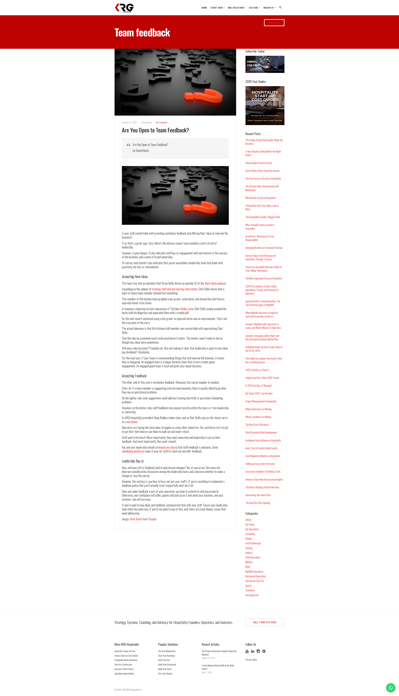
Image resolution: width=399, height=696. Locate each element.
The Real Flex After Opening (257, 503)
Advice (248, 520)
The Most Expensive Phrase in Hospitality (263, 278)
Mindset (249, 562)
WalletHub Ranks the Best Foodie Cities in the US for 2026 (263, 349)
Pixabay (152, 519)
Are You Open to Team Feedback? (155, 129)
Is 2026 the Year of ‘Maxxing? (258, 385)
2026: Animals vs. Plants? (257, 370)
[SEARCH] (280, 8)
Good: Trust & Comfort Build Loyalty (261, 448)
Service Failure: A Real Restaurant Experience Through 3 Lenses (260, 257)
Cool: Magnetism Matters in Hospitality (262, 456)
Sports (248, 585)
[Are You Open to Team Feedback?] (175, 87)
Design (248, 538)
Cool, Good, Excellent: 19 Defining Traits (263, 471)
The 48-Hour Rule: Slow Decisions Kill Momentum (262, 188)
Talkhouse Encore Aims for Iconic (260, 464)
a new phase (131, 421)
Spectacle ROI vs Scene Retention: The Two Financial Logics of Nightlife (262, 303)
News (247, 567)
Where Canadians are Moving (258, 417)
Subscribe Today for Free (125, 651)
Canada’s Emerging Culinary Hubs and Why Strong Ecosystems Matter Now (262, 337)
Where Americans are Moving (258, 409)
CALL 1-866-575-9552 (264, 622)
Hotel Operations (252, 557)
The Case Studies (165, 673)
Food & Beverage (253, 543)
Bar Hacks (250, 524)
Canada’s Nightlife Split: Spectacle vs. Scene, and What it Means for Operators (263, 326)
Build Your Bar (164, 660)
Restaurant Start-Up (254, 581)
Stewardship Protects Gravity (258, 163)
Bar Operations (252, 529)
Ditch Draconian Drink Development (261, 432)
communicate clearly (166, 447)
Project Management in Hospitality (260, 401)
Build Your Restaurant (167, 664)
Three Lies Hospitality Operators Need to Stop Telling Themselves (263, 268)
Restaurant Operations (255, 576)
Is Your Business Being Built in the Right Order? (263, 153)
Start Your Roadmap (166, 655)
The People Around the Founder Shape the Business (264, 141)
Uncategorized (252, 595)
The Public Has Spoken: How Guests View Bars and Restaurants (263, 360)
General (248, 553)
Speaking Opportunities (124, 673)
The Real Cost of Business (257, 425)
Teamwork (250, 590)
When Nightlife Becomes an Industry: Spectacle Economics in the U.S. (261, 314)
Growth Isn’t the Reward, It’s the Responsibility (259, 238)
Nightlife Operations (254, 571)
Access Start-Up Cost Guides (126, 655)
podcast (215, 283)
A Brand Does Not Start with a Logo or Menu (262, 207)
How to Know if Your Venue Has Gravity (262, 171)
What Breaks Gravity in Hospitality (260, 198)
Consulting (250, 534)
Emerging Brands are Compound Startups (264, 248)
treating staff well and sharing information (174, 289)
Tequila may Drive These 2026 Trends (262, 378)
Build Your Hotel (164, 669)
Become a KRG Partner (124, 669)
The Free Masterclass (166, 651)
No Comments (161, 122)
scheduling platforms (133, 451)
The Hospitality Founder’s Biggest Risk (262, 217)
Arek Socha (136, 519)
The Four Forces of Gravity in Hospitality (263, 178)
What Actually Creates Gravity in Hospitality (259, 226)
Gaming (248, 548)
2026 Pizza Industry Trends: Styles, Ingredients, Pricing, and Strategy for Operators (262, 289)
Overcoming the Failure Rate (258, 495)
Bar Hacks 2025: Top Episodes (259, 393)
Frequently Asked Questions (126, 660)
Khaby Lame (186, 308)
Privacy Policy (251, 659)
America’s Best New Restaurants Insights (264, 479)
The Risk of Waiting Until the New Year (262, 487)
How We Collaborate (123, 664)
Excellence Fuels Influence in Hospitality (263, 440)
